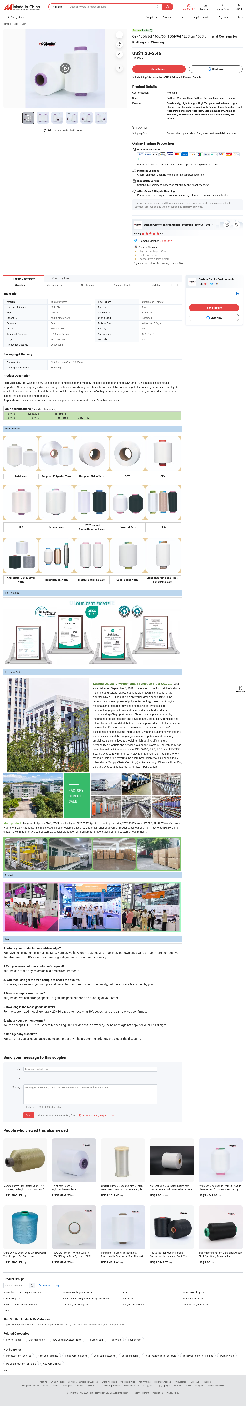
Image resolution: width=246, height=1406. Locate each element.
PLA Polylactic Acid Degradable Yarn (22, 1292)
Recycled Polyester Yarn (195, 1304)
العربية (141, 1385)
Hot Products (41, 1381)
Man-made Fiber (36, 1339)
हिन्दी (168, 1385)
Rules (240, 17)
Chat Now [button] (218, 69)
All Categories (15, 17)
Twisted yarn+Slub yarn (75, 1304)
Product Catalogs (50, 1285)
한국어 (150, 1385)
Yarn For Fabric (130, 1355)
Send (28, 1115)
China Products (58, 1381)
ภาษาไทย (177, 1385)
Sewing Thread (13, 1339)
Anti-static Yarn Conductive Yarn (20, 1304)
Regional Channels (162, 1381)
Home (6, 23)
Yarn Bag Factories (48, 1355)
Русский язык (93, 1385)
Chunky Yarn (134, 1339)
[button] (171, 285)
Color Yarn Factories (104, 1355)
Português (67, 1385)
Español (55, 1385)
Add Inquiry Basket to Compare (66, 130)
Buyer (166, 17)
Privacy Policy (172, 1392)
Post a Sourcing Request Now (96, 1115)
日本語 (160, 1385)
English (45, 1385)
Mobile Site (195, 1381)
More (6, 1370)
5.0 (201, 284)
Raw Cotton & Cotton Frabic (66, 1339)
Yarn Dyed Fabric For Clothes (198, 1355)
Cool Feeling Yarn (12, 1298)
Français (79, 1385)
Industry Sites (144, 1381)
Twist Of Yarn (227, 1355)
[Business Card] (237, 293)
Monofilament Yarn (193, 1298)
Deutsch (117, 1385)
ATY (125, 1292)
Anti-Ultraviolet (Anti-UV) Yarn (78, 1292)
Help (183, 17)
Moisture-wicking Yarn (194, 1292)
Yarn (24, 23)
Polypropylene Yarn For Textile (160, 1355)
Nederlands (129, 1385)
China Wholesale (109, 1381)
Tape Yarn (116, 1339)
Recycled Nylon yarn (133, 1304)
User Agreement (142, 1392)
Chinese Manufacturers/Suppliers (83, 1381)
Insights (207, 1381)
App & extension (201, 17)
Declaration (157, 1392)
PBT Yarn (128, 1298)
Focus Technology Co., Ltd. (101, 1392)
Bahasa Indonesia (216, 1385)
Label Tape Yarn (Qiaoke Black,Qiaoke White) (86, 1298)
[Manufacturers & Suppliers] (21, 6)
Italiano (106, 1385)
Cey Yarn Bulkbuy (52, 1363)
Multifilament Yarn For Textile (21, 1363)
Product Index (181, 1381)
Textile (15, 23)
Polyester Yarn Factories (18, 1355)
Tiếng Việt (199, 1385)
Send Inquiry (159, 69)
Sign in (239, 8)
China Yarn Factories (76, 1355)
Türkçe (188, 1385)
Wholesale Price (127, 1381)
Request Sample (192, 77)
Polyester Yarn (96, 1339)
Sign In (137, 263)
